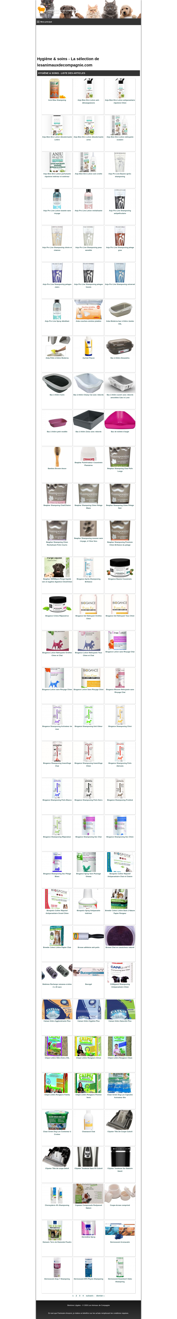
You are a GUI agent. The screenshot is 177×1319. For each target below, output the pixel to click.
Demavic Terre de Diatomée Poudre (57, 1242)
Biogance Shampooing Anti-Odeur (88, 726)
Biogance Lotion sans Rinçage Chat (120, 652)
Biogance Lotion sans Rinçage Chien (57, 690)
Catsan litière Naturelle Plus (120, 1021)
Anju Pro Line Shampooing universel (120, 284)
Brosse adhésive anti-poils (88, 947)
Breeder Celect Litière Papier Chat (57, 947)
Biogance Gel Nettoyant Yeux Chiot (120, 616)
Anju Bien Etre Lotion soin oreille (88, 174)
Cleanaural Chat (88, 1132)
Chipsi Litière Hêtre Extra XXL (57, 1058)
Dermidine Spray (88, 1237)
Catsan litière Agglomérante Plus (57, 1021)
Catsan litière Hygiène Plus (89, 1021)
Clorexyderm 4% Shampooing (57, 1205)
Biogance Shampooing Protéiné (120, 800)
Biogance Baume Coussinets (120, 579)
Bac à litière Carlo (57, 395)
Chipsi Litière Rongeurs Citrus (88, 1058)
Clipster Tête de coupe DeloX (57, 1168)
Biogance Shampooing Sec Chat (88, 837)
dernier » (100, 1296)
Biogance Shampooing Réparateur (57, 837)
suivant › (90, 1296)
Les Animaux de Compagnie (63, 10)
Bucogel (88, 984)
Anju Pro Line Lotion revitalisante (88, 211)
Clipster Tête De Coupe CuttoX (119, 1132)
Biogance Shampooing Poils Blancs (57, 800)
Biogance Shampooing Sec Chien (119, 837)
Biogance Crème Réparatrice (57, 616)
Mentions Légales (74, 1305)
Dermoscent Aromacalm (120, 1242)
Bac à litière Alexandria (120, 358)
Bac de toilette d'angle (120, 432)
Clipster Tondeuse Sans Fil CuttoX (89, 1168)
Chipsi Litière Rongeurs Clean (120, 1058)
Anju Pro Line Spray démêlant (57, 321)
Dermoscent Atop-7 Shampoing (57, 1279)
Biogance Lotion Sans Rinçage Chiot (88, 690)
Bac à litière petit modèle (57, 432)
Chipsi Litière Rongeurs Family (57, 1095)
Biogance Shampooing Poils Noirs (88, 800)
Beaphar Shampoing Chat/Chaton (57, 505)
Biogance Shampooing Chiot (120, 726)
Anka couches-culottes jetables (88, 321)
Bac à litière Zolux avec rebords (88, 432)
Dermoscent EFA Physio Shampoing (88, 1279)
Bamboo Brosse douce (57, 468)
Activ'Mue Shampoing (57, 100)
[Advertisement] (88, 40)
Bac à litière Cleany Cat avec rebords (88, 395)
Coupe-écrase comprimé (120, 1205)
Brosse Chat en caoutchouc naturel (120, 947)
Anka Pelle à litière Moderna (57, 358)
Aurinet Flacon (89, 358)
